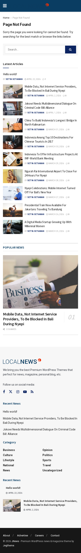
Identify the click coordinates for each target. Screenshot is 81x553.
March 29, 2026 (56, 163)
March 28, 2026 (56, 180)
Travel (46, 465)
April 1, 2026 (54, 113)
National (8, 465)
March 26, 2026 (56, 214)
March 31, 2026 (56, 129)
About (6, 535)
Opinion (47, 450)
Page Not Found (21, 17)
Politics (47, 455)
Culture (8, 455)
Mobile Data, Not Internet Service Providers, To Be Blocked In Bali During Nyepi (30, 319)
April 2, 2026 (54, 96)
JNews (15, 541)
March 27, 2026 (56, 197)
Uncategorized (52, 470)
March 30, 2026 (56, 146)
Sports (46, 460)
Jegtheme (8, 545)
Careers (39, 535)
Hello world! (10, 74)
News (6, 470)
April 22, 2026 (33, 79)
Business (9, 450)
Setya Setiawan (14, 79)
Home (6, 17)
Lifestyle (8, 460)
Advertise (22, 535)
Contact (55, 535)
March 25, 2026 (56, 231)
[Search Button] (70, 49)
